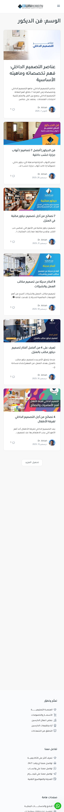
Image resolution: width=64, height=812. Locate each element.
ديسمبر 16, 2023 (39, 379)
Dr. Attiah (42, 108)
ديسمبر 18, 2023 (39, 309)
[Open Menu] (58, 6)
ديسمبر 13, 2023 (39, 444)
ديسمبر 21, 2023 (39, 244)
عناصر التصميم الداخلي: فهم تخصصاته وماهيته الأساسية (32, 74)
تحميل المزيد (32, 462)
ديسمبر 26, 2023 (39, 178)
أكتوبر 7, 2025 (41, 111)
